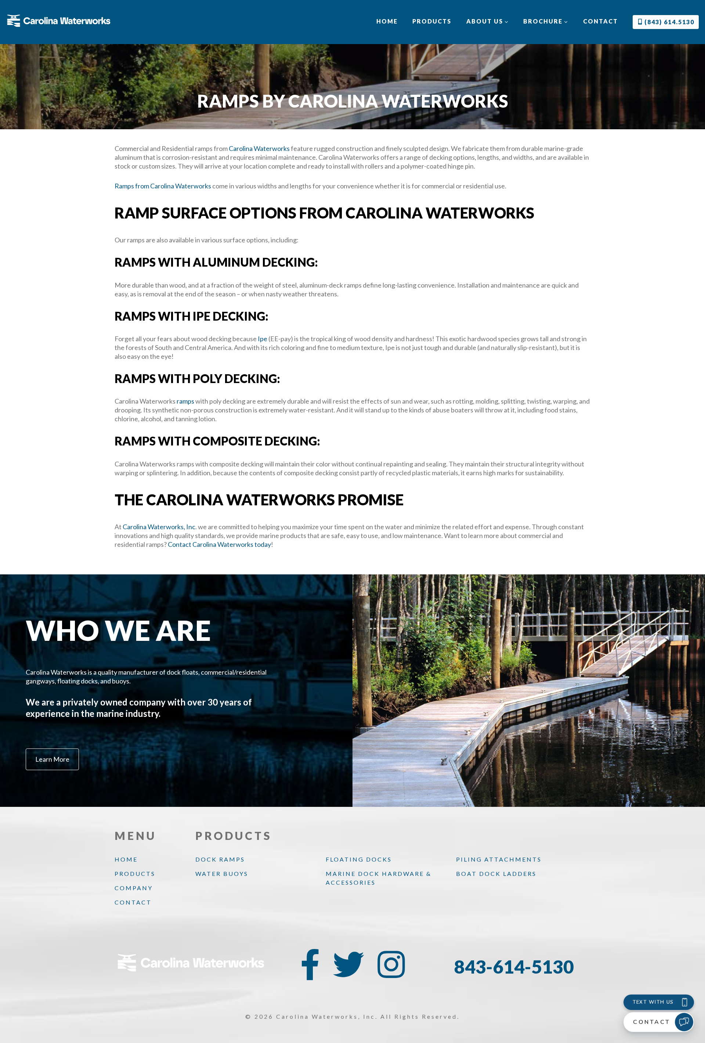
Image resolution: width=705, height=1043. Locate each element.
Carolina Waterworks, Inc (159, 527)
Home (387, 21)
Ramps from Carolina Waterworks (163, 186)
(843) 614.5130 (668, 21)
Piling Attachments (499, 859)
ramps (185, 401)
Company (134, 887)
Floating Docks (359, 859)
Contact (600, 21)
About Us (485, 21)
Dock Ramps (220, 859)
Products (431, 21)
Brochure (543, 21)
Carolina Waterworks (259, 148)
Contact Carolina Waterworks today (219, 544)
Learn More (52, 759)
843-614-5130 (514, 967)
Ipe (262, 339)
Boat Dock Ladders (496, 873)
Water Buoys (221, 873)
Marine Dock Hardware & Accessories (378, 878)
